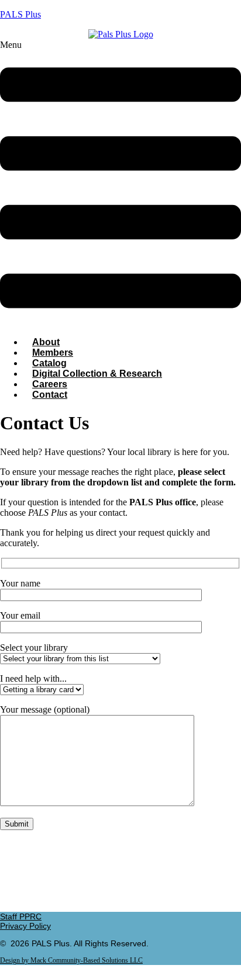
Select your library (34, 647)
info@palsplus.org (120, 897)
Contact (49, 395)
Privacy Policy (25, 926)
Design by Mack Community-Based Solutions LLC (71, 960)
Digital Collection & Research (97, 374)
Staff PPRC (21, 916)
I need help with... (33, 678)
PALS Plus (20, 14)
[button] (120, 184)
